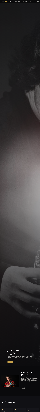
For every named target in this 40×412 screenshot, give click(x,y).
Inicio (11, 1)
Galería (26, 1)
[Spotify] (38, 1)
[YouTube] (37, 1)
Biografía (15, 1)
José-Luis (4, 1)
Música (19, 1)
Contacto (30, 1)
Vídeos (22, 1)
